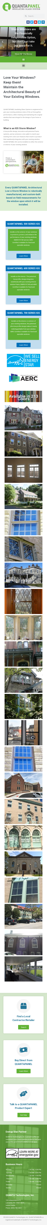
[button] (2, 41)
